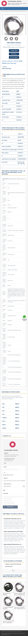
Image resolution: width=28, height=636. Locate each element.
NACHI (4, 424)
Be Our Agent (14, 57)
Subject (5, 478)
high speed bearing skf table (13, 532)
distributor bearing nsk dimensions (13, 519)
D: (2, 97)
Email (5, 467)
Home (2, 11)
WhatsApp (14, 54)
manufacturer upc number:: (9, 159)
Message (5, 493)
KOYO (3, 421)
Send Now (10, 507)
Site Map (14, 631)
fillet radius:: (5, 117)
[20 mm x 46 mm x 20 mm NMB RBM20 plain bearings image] (14, 26)
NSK (3, 404)
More (13, 570)
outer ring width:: (6, 109)
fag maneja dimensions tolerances (13, 544)
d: (2, 120)
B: (2, 106)
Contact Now (14, 50)
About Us (3, 631)
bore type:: (5, 103)
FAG (3, 414)
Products (6, 11)
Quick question (7, 484)
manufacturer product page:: (8, 113)
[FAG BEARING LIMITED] (4, 3)
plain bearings (12, 11)
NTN (3, 411)
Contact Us (9, 631)
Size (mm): (4, 162)
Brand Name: (5, 91)
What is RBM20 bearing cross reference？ (14, 47)
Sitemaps (19, 631)
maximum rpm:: (6, 100)
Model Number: (6, 94)
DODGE (4, 428)
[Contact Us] (24, 318)
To (4, 472)
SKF (3, 407)
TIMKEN (4, 417)
